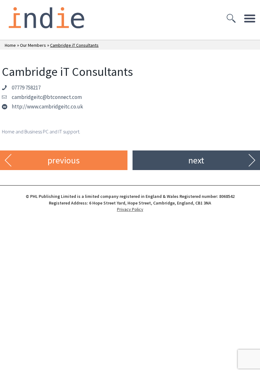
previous (64, 160)
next (196, 160)
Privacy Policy (130, 209)
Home (10, 45)
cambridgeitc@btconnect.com (47, 97)
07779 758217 (26, 87)
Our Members (33, 45)
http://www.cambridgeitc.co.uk (47, 106)
